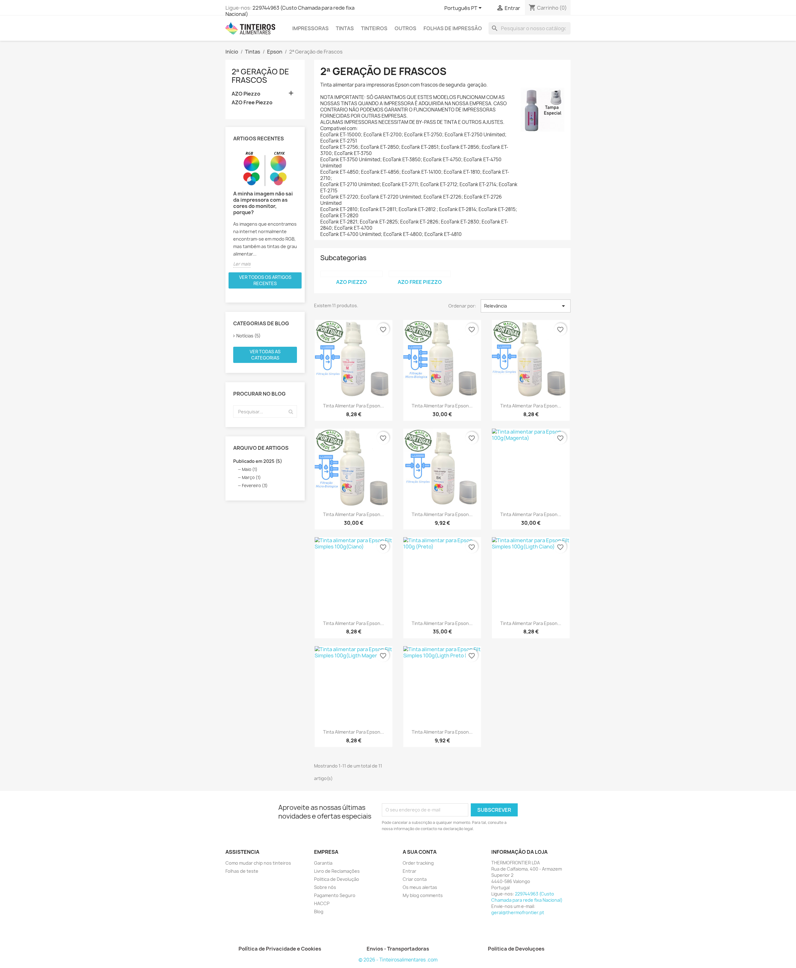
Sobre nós (325, 887)
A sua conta (420, 851)
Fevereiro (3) (255, 485)
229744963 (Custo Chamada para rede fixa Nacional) (289, 10)
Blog (318, 911)
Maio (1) (249, 469)
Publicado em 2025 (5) (257, 461)
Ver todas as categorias (265, 355)
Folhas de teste (241, 871)
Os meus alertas (420, 887)
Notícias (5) (248, 336)
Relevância (525, 306)
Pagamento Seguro (334, 895)
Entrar (409, 871)
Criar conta (415, 879)
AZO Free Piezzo (252, 102)
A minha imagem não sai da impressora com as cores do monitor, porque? (263, 203)
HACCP (322, 903)
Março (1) (251, 477)
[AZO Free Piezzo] (420, 274)
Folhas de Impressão (452, 28)
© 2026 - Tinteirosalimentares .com (398, 959)
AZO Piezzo (246, 94)
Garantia (323, 863)
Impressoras (310, 28)
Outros (405, 28)
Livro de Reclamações (337, 871)
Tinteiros (374, 28)
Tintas (345, 28)
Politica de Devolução (336, 879)
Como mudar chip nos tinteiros (258, 863)
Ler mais (242, 264)
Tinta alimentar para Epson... (353, 406)
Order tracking (418, 863)
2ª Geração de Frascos (260, 75)
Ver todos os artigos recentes (265, 280)
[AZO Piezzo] (351, 274)
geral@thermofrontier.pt (517, 912)
